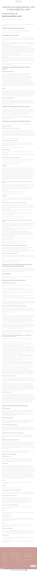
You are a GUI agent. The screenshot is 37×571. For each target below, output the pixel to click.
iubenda (3, 541)
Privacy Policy (16, 163)
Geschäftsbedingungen (13, 552)
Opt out (21, 193)
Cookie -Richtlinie (12, 558)
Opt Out (21, 218)
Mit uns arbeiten (5, 561)
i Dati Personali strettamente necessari (27, 541)
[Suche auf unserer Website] (30, 1)
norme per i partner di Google (7, 214)
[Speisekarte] (2, 1)
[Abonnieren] (34, 553)
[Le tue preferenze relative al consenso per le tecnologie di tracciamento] (2, 569)
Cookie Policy (12, 277)
